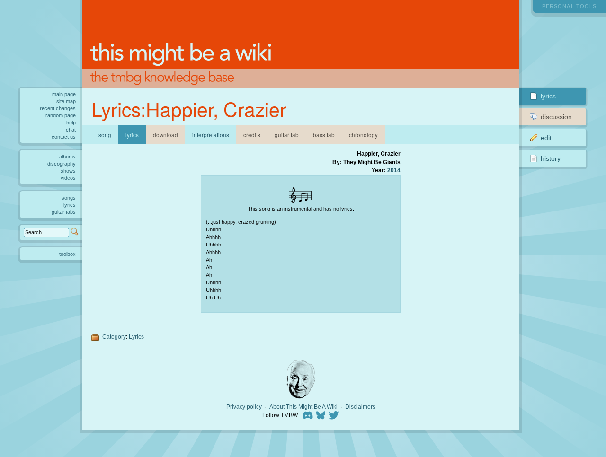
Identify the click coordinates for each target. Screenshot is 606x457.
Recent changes (58, 108)
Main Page (64, 94)
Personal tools (569, 6)
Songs (69, 198)
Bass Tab (324, 135)
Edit (546, 137)
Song (104, 135)
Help (71, 122)
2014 (394, 170)
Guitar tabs (64, 212)
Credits (251, 135)
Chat (71, 129)
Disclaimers (360, 407)
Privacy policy (244, 407)
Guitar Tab (287, 135)
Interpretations (210, 135)
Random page (60, 115)
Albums (67, 156)
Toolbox (67, 254)
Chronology (363, 135)
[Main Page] (300, 44)
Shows (68, 171)
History (551, 158)
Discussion (556, 117)
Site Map (66, 101)
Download (165, 135)
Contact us (64, 137)
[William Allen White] (300, 379)
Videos (68, 178)
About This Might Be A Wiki (303, 407)
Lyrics (136, 337)
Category (114, 337)
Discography (61, 164)
